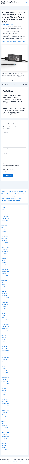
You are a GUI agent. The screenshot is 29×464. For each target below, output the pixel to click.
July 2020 (3, 335)
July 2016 (3, 441)
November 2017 (5, 405)
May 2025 (3, 229)
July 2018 (3, 388)
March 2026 (4, 209)
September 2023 (5, 251)
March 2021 (4, 317)
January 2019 (4, 375)
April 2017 (3, 421)
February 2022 (4, 293)
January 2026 (4, 214)
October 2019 (4, 355)
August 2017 (4, 412)
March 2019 (4, 370)
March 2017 (4, 423)
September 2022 (5, 278)
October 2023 (4, 249)
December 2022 (5, 271)
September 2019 (5, 357)
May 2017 (3, 419)
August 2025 (4, 225)
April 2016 (3, 447)
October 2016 (4, 434)
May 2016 (3, 445)
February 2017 (4, 425)
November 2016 (5, 432)
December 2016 (5, 430)
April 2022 (3, 289)
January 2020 (4, 348)
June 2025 (3, 227)
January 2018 (4, 401)
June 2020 (3, 337)
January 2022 (4, 295)
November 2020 (5, 326)
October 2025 (4, 220)
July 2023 (3, 256)
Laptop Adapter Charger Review (10, 3)
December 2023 (5, 245)
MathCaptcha (8, 171)
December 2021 (5, 297)
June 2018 (3, 390)
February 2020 (4, 346)
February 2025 (4, 236)
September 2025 (5, 223)
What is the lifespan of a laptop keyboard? (11, 198)
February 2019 (4, 372)
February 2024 (4, 240)
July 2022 (3, 282)
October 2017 (4, 408)
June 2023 (3, 258)
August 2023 (4, 253)
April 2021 (3, 315)
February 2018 (4, 399)
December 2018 (5, 377)
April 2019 (3, 368)
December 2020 (5, 324)
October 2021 (4, 302)
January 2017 (4, 427)
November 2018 (5, 379)
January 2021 (4, 322)
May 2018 (3, 392)
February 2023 (4, 267)
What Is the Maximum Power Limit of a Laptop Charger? (14, 191)
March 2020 (4, 344)
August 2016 (4, 438)
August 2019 (4, 359)
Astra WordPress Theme (15, 461)
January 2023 (4, 269)
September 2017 (5, 410)
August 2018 (4, 386)
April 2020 (3, 341)
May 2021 (3, 313)
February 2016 (4, 452)
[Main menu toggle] (26, 2)
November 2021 (5, 300)
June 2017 (3, 416)
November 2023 (5, 247)
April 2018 (3, 394)
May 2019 (3, 366)
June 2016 (3, 443)
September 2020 (5, 330)
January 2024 (4, 242)
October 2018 (4, 381)
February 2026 (4, 212)
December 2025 (5, 216)
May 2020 (3, 339)
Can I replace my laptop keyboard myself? (11, 200)
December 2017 (5, 403)
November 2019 (5, 353)
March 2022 (4, 291)
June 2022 (3, 284)
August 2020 (4, 333)
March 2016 (4, 449)
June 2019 (3, 364)
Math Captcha (6, 169)
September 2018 (5, 383)
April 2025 (3, 231)
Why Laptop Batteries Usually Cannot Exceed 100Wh (13, 193)
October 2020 (4, 328)
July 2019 (3, 361)
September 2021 (5, 304)
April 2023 (3, 262)
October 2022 (4, 275)
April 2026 (3, 207)
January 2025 (4, 238)
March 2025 (4, 234)
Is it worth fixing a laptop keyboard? (9, 196)
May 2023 (3, 260)
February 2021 (4, 319)
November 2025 (5, 218)
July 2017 (3, 414)
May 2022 (3, 286)
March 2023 (4, 264)
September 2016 (5, 436)
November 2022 (5, 273)
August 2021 (4, 306)
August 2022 (4, 280)
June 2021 (3, 311)
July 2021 (3, 308)
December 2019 (5, 350)
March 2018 (4, 397)
